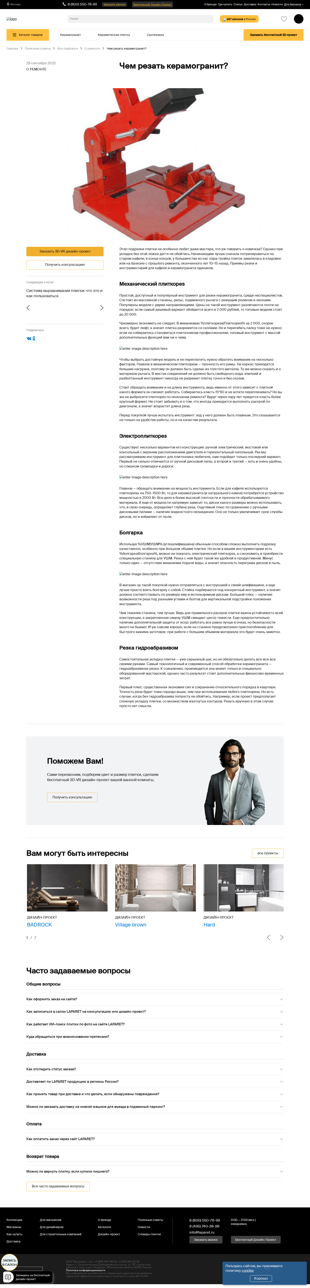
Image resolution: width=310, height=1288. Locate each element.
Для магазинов (50, 1220)
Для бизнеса (292, 4)
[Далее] (279, 938)
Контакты (263, 4)
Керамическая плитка (114, 35)
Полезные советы (38, 48)
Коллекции (14, 1220)
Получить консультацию (65, 264)
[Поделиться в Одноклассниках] (33, 340)
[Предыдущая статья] (45, 308)
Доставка (250, 4)
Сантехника (155, 35)
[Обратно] (268, 938)
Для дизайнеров (51, 1227)
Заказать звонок (114, 4)
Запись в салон (9, 1262)
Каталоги (104, 1227)
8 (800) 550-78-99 (82, 4)
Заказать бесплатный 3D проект (273, 35)
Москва (15, 4)
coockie (248, 1270)
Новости (277, 4)
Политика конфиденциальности (85, 1270)
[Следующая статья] (84, 308)
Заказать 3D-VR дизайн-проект (65, 251)
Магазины (14, 1227)
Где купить (225, 4)
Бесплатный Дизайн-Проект (152, 4)
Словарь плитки (149, 1234)
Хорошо (261, 1278)
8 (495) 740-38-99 (204, 1226)
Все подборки (67, 48)
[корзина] (298, 19)
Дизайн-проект (109, 1234)
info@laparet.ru (201, 1232)
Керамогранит (70, 35)
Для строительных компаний (60, 1234)
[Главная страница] (12, 19)
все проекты (267, 853)
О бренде (210, 4)
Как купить (14, 1234)
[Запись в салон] (29, 1278)
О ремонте (92, 48)
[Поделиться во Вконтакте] (28, 340)
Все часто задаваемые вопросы (58, 1186)
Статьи (238, 4)
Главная (12, 48)
